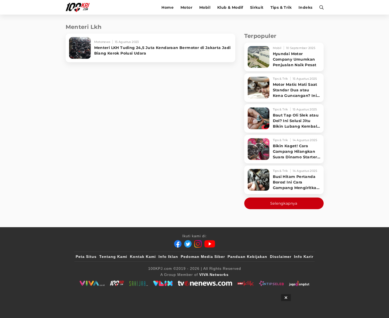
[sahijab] (138, 283)
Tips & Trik (281, 7)
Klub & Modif (230, 7)
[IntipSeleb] (271, 283)
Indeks (305, 7)
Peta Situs (86, 256)
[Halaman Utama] (79, 7)
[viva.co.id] (92, 283)
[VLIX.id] (163, 283)
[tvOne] (205, 283)
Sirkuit (257, 7)
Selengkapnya (283, 203)
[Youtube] (209, 244)
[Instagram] (198, 244)
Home (167, 7)
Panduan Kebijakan (247, 256)
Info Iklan (168, 256)
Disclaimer (280, 256)
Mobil (204, 7)
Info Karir (303, 256)
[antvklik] (245, 283)
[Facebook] (178, 244)
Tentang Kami (113, 256)
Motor (186, 7)
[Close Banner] (286, 297)
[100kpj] (117, 283)
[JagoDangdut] (299, 283)
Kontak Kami (143, 256)
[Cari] (320, 7)
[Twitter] (188, 244)
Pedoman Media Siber (203, 256)
